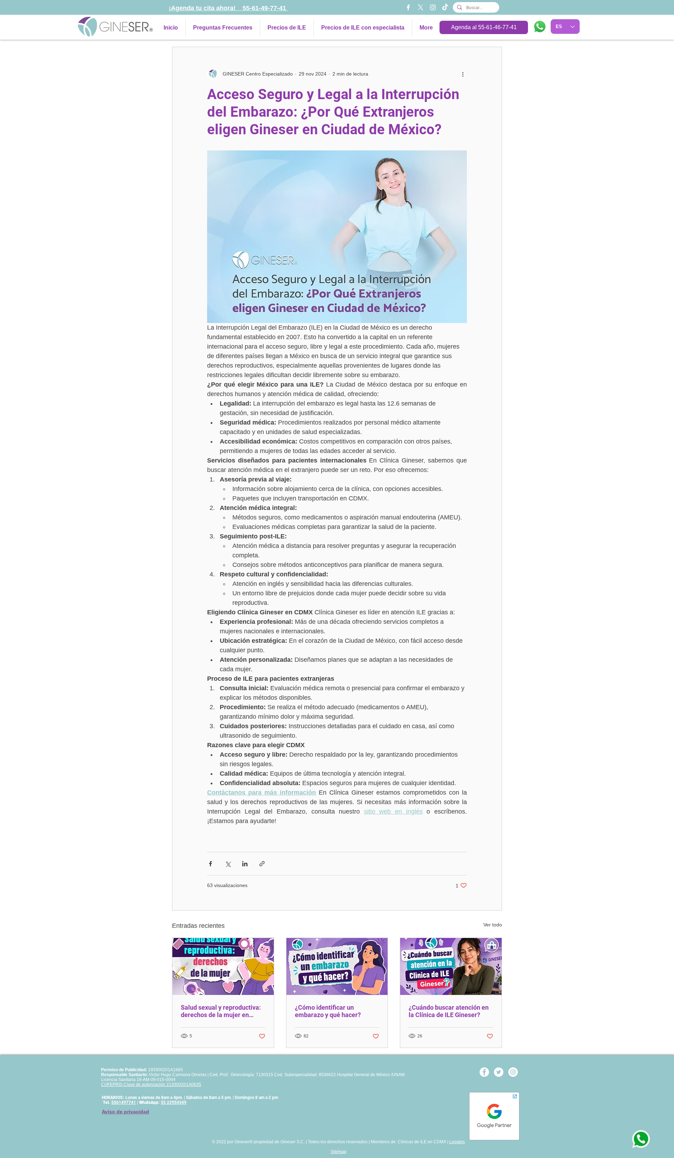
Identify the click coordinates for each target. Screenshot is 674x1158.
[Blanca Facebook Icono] (408, 7)
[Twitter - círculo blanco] (498, 1072)
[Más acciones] (462, 74)
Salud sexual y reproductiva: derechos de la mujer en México (221, 1011)
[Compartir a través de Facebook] (210, 863)
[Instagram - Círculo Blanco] (513, 1072)
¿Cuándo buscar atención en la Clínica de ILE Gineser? (449, 1011)
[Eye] (641, 1139)
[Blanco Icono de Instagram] (433, 7)
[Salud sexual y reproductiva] (223, 966)
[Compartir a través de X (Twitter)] (227, 863)
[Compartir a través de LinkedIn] (245, 863)
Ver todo (492, 924)
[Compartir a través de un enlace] (262, 863)
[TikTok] (445, 7)
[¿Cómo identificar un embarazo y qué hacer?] (337, 966)
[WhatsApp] (540, 26)
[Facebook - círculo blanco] (484, 1072)
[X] (420, 7)
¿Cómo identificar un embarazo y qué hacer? (328, 1011)
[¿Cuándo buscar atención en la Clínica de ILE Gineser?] (451, 966)
